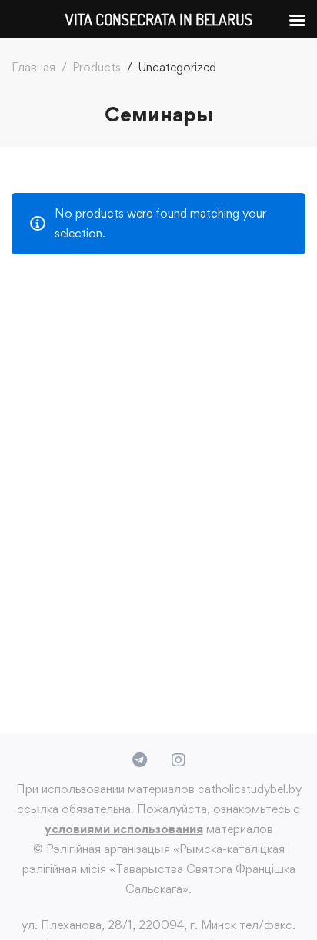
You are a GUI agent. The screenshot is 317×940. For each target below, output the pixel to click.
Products (96, 67)
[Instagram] (178, 760)
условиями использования (124, 829)
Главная (33, 67)
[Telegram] (139, 760)
